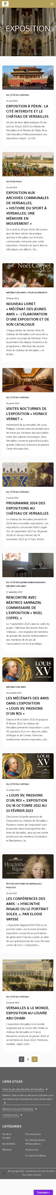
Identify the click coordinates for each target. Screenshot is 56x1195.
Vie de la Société (6, 1136)
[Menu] (52, 4)
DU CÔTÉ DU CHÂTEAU (17, 95)
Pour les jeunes (33, 1134)
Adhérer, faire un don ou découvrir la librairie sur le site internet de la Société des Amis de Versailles (28, 1097)
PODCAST (11, 887)
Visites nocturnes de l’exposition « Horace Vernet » (26, 413)
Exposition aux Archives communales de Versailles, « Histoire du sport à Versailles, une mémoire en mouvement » (27, 208)
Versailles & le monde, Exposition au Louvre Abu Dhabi (27, 1013)
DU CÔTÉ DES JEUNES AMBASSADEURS (25, 582)
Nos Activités (8, 1143)
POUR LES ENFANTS (37, 292)
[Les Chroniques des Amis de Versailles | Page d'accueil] (6, 4)
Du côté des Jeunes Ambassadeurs (35, 1141)
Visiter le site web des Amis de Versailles (23, 1089)
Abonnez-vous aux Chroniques (17, 1108)
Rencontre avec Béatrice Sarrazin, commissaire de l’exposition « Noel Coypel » (24, 607)
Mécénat (7, 1149)
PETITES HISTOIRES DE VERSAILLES (23, 883)
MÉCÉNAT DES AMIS (16, 292)
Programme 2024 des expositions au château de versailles (27, 508)
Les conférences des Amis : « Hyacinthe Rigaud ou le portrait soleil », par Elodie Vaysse (27, 908)
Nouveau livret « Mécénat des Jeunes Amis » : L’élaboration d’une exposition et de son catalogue (27, 314)
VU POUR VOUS (14, 181)
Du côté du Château (35, 1155)
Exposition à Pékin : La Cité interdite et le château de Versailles (27, 111)
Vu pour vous (32, 1149)
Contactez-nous (10, 1114)
